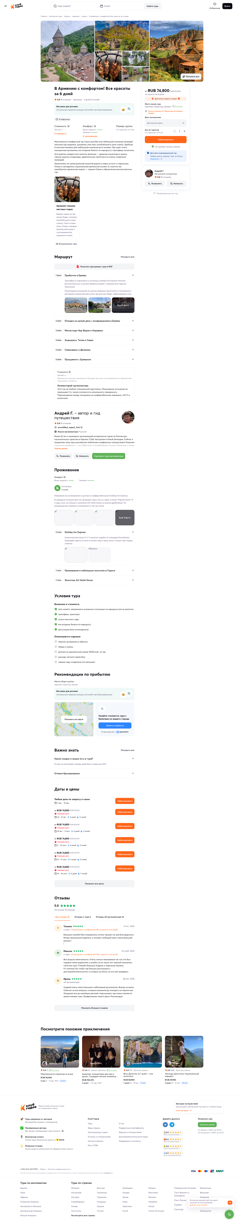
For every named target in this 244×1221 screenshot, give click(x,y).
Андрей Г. (63, 413)
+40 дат (185, 1083)
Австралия (76, 1192)
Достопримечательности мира (133, 1136)
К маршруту (60, 133)
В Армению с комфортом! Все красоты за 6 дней (94, 929)
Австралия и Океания (30, 1206)
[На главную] (17, 6)
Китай (125, 1211)
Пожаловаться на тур (167, 193)
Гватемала (102, 1192)
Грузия (100, 1211)
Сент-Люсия (180, 1200)
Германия (101, 1197)
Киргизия (127, 1206)
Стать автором (182, 1110)
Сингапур (178, 1209)
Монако (152, 1188)
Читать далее (60, 448)
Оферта (43, 1169)
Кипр (125, 1201)
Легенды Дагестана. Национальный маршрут (182, 1075)
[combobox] (166, 122)
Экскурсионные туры (68, 244)
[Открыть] (132, 320)
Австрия (75, 1197)
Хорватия (204, 1197)
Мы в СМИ (93, 1145)
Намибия (152, 1201)
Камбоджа (128, 1188)
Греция (100, 1206)
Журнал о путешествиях (130, 1132)
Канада (126, 1192)
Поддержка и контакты (130, 1141)
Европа (23, 1188)
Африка (24, 1197)
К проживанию (90, 136)
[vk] (165, 1124)
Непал (151, 1206)
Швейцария (205, 1211)
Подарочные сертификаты (131, 1128)
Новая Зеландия (156, 1211)
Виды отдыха (94, 1128)
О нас (121, 1123)
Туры (90, 1123)
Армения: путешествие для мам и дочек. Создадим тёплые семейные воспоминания (99, 1075)
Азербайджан (77, 1201)
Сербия (178, 1204)
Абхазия (75, 1188)
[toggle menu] (6, 6)
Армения (77, 99)
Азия (22, 1192)
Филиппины (205, 1188)
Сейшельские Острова (185, 1188)
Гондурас (101, 1201)
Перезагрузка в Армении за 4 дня (57, 1074)
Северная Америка (29, 1201)
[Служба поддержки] (229, 1214)
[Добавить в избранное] (75, 1039)
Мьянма (152, 1197)
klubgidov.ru (108, 1173)
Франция (204, 1192)
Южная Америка (28, 1215)
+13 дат (143, 1083)
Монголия (153, 1192)
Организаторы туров (98, 1132)
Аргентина (76, 1211)
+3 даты (63, 1081)
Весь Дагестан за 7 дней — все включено (138, 1075)
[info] (63, 1131)
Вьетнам (101, 1188)
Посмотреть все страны (83, 1215)
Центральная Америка (31, 1211)
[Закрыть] (132, 275)
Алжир (74, 1206)
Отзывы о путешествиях (99, 1136)
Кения (125, 1197)
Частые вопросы (95, 1141)
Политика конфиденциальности (59, 1169)
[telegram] (171, 1124)
